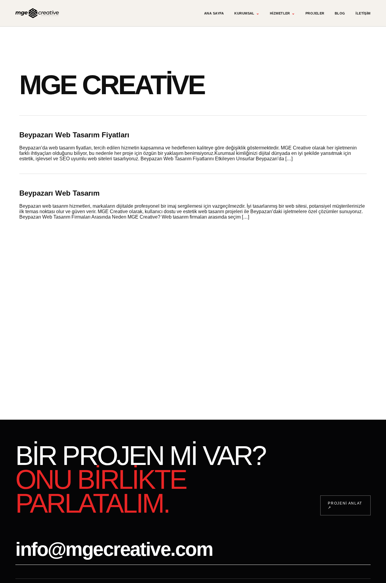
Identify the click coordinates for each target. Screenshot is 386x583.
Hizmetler (282, 13)
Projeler (314, 13)
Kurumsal (246, 13)
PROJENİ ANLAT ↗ (345, 505)
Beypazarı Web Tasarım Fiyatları (74, 135)
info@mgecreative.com (114, 549)
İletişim (363, 13)
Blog (340, 13)
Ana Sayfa (214, 13)
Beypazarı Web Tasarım (59, 193)
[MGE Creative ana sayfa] (37, 13)
